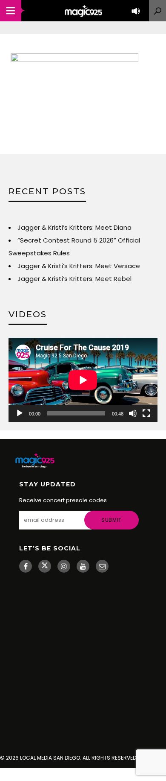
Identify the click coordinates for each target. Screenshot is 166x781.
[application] (83, 380)
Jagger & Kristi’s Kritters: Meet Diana (74, 227)
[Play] (19, 413)
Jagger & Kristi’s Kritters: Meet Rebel (74, 278)
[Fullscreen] (146, 413)
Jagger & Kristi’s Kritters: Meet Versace (78, 265)
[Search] (157, 10)
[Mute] (133, 413)
